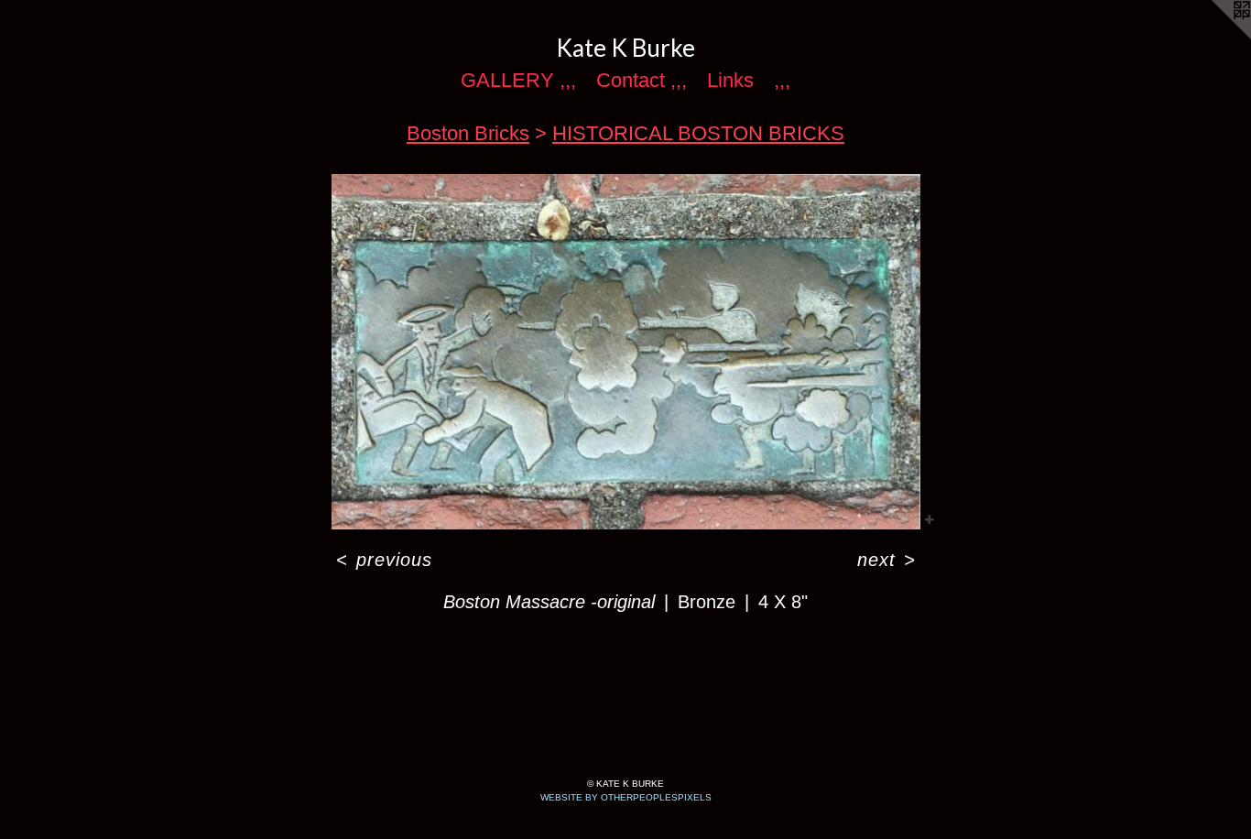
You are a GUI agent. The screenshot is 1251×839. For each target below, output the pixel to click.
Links (730, 80)
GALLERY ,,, (518, 80)
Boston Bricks (468, 133)
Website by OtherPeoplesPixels (626, 797)
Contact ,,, (641, 80)
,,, (782, 80)
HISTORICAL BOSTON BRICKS (698, 133)
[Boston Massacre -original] (626, 351)
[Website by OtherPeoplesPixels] (1214, 36)
